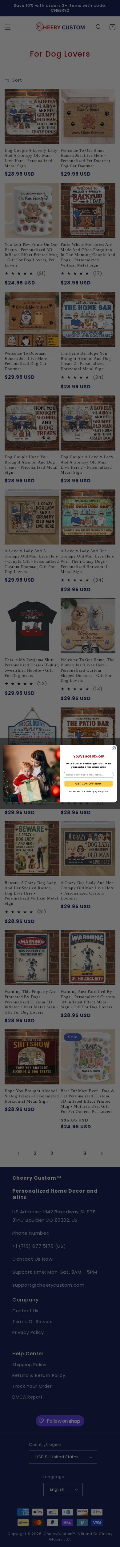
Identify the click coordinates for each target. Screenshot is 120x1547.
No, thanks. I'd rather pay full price (88, 791)
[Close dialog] (113, 748)
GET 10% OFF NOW (88, 783)
